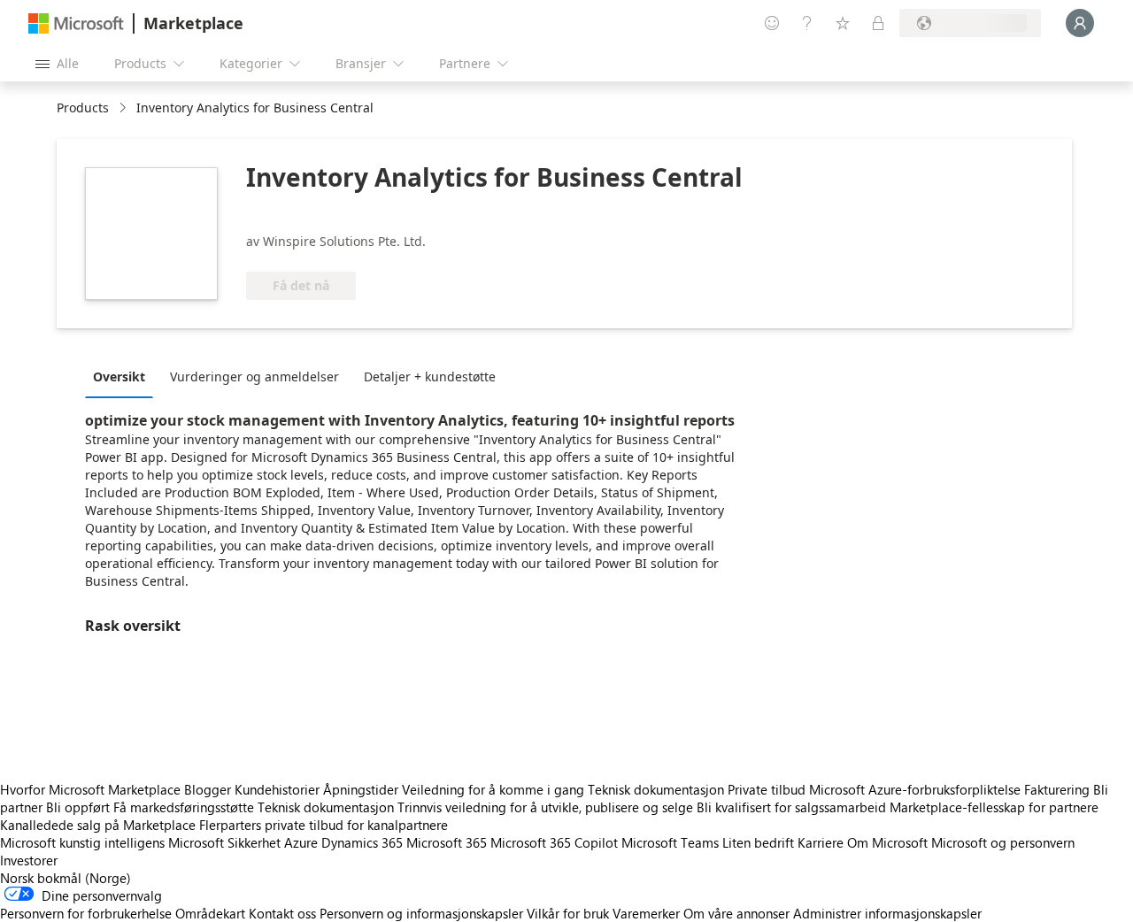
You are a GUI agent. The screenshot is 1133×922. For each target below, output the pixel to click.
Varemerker (646, 913)
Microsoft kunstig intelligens (82, 842)
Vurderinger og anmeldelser (254, 376)
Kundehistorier (277, 789)
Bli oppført (78, 807)
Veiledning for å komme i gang (493, 789)
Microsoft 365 (446, 842)
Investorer (29, 860)
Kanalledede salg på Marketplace (98, 825)
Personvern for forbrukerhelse (86, 913)
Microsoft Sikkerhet (224, 842)
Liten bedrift (758, 842)
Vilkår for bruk (568, 913)
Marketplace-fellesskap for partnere (994, 807)
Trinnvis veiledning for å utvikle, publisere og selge (545, 807)
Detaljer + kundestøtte (430, 376)
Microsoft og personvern (1003, 842)
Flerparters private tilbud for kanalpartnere (323, 825)
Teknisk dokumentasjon (656, 789)
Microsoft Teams (670, 842)
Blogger (207, 789)
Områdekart (210, 913)
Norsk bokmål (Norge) (65, 878)
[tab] (123, 376)
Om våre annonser (736, 913)
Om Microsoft (887, 842)
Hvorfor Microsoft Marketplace (90, 789)
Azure (301, 842)
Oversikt (119, 376)
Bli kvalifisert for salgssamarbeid (791, 807)
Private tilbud (766, 789)
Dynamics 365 (362, 842)
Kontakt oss (282, 913)
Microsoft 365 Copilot (554, 842)
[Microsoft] (76, 23)
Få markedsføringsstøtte (183, 807)
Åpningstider (360, 789)
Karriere (821, 842)
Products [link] (83, 107)
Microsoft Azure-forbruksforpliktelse (916, 789)
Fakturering (1057, 789)
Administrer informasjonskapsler (887, 913)
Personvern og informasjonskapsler (421, 913)
